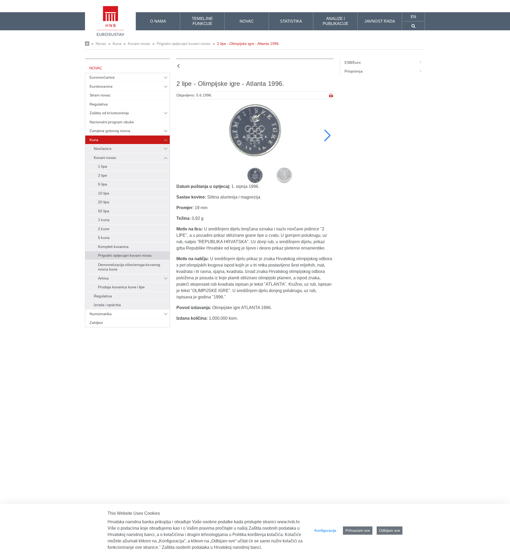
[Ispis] (331, 95)
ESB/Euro (353, 62)
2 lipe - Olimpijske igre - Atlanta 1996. (248, 43)
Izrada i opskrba (107, 305)
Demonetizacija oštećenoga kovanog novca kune (129, 267)
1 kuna (103, 220)
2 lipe (102, 175)
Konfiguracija (325, 530)
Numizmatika (101, 314)
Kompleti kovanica (113, 246)
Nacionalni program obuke (112, 122)
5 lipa (102, 184)
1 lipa (102, 166)
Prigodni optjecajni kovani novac (184, 43)
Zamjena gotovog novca (110, 131)
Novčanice (103, 148)
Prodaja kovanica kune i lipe (121, 287)
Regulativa (99, 104)
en (413, 16)
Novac (101, 43)
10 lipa (103, 193)
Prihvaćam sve (357, 530)
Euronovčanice (102, 77)
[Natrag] (178, 66)
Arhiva (103, 278)
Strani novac (100, 95)
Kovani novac (139, 43)
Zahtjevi (96, 322)
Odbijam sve (389, 530)
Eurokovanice (101, 86)
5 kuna (103, 237)
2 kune (103, 229)
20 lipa (103, 202)
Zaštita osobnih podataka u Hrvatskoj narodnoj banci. (212, 547)
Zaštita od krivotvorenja (109, 113)
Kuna (117, 43)
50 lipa (103, 211)
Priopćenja (354, 71)
